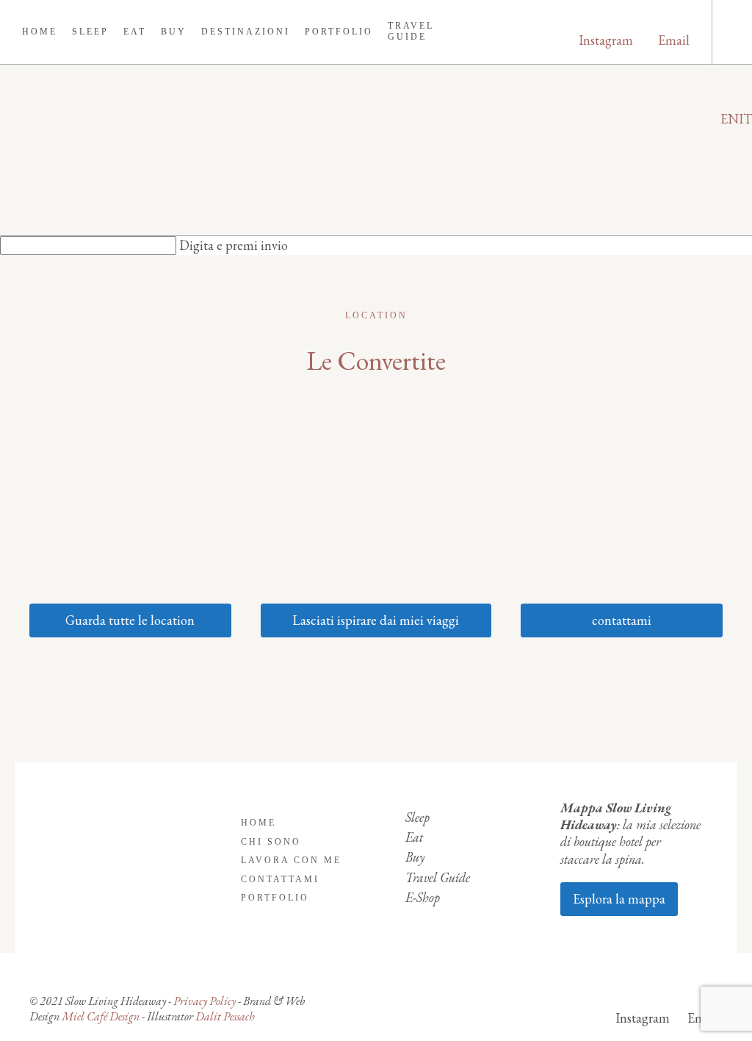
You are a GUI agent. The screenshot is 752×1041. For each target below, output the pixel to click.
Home (39, 31)
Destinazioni (245, 31)
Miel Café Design (99, 1016)
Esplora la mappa (619, 898)
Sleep (90, 31)
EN (729, 118)
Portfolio (339, 31)
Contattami (280, 879)
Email (674, 40)
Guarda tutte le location (130, 620)
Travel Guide (411, 32)
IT (745, 118)
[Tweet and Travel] (376, 150)
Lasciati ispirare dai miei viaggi (375, 620)
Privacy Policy (204, 1001)
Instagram (606, 40)
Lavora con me (291, 860)
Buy (174, 31)
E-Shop (422, 897)
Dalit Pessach (225, 1016)
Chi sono (271, 842)
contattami (621, 620)
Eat (134, 31)
